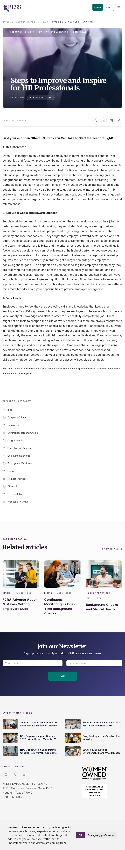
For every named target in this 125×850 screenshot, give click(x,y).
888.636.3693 (12, 797)
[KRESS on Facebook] (6, 774)
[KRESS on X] (15, 774)
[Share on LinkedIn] (111, 120)
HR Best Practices (40, 98)
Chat (109, 7)
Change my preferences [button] (101, 835)
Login (97, 7)
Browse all (110, 549)
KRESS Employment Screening (21, 22)
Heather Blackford (55, 32)
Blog (46, 22)
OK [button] (80, 835)
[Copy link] (119, 120)
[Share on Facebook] (95, 120)
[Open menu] (118, 7)
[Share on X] (103, 120)
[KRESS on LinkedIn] (24, 774)
